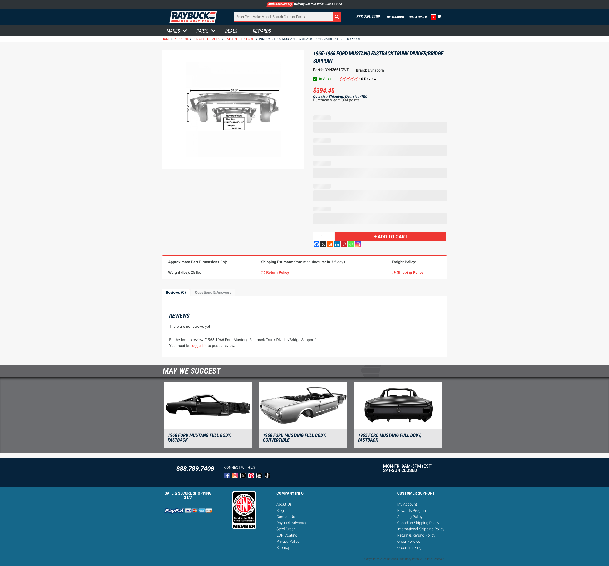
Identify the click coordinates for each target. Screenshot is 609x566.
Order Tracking (409, 547)
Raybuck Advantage (292, 523)
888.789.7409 (368, 17)
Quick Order (418, 17)
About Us (284, 504)
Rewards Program (412, 510)
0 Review (368, 79)
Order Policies (408, 541)
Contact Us (285, 516)
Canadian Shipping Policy (418, 523)
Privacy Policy (288, 541)
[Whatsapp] (351, 244)
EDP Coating (286, 535)
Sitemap (283, 547)
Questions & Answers (213, 292)
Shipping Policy (409, 516)
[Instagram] (358, 244)
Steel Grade (285, 529)
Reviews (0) (176, 292)
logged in (199, 345)
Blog (280, 510)
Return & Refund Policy (416, 535)
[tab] (176, 292)
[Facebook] (316, 244)
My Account (396, 17)
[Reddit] (330, 244)
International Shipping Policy (420, 529)
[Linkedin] (337, 244)
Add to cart (393, 236)
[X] (323, 244)
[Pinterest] (344, 244)
